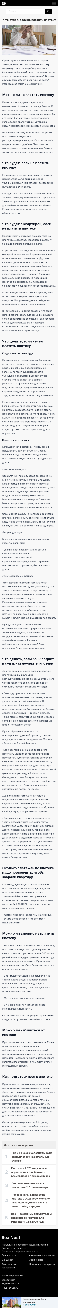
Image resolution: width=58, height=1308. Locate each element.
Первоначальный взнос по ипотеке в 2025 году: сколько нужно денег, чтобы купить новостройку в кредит (31, 1200)
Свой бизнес (36, 1259)
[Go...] (48, 11)
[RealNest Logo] (4, 3)
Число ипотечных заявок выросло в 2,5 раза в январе (30, 1185)
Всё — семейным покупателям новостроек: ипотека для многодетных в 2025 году (31, 1217)
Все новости (9, 1255)
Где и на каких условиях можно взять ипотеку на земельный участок (32, 1156)
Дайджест (7, 1259)
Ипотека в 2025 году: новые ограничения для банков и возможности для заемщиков (30, 1172)
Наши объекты (10, 1287)
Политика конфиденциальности (20, 1251)
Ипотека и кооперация (42, 1264)
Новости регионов (12, 1275)
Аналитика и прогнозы (42, 1255)
